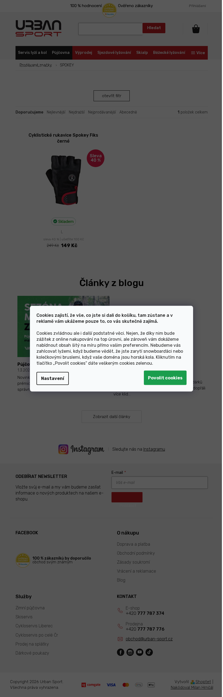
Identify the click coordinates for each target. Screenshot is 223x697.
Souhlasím (163, 377)
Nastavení (50, 378)
